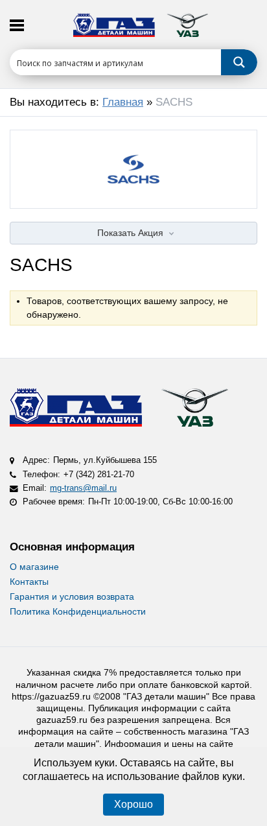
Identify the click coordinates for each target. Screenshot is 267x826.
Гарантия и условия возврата (72, 596)
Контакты (29, 581)
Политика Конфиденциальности (78, 611)
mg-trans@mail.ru (83, 488)
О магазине (34, 566)
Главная (122, 102)
